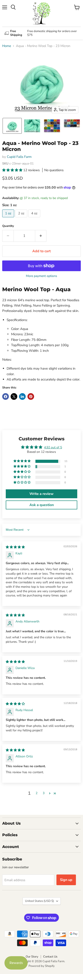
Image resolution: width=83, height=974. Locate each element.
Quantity (8, 226)
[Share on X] (14, 396)
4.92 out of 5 (53, 447)
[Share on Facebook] (5, 396)
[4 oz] (34, 218)
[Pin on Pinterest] (30, 396)
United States (39, 901)
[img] (15, 547)
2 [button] (36, 793)
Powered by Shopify (42, 966)
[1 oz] (8, 218)
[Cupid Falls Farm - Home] (42, 13)
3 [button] (43, 793)
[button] (12, 125)
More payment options (41, 276)
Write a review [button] (41, 493)
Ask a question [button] (41, 504)
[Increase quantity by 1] (40, 236)
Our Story (32, 957)
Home (6, 46)
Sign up (66, 879)
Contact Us (50, 957)
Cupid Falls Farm (19, 157)
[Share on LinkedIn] (22, 396)
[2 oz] (21, 218)
